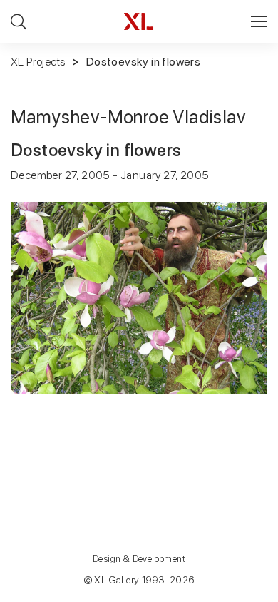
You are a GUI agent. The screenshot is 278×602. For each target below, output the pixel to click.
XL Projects (38, 61)
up (237, 591)
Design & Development (139, 558)
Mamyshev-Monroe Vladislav (128, 117)
